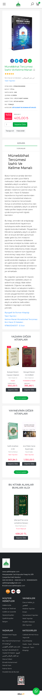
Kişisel (13, 380)
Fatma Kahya (13, 452)
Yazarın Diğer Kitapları (21, 338)
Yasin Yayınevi (10, 316)
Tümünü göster (21, 398)
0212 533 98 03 (7, 580)
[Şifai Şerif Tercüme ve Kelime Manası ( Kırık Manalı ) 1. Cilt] (21, 505)
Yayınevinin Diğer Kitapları (21, 412)
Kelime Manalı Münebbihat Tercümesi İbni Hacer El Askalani (21, 320)
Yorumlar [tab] (21, 148)
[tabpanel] (21, 33)
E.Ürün (22, 326)
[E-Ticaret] (21, 694)
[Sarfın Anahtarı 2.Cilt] (13, 431)
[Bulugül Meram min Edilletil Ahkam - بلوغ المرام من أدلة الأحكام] (29, 357)
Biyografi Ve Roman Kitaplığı (24, 107)
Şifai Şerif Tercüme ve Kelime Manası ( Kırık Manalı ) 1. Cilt (21, 523)
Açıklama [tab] (21, 143)
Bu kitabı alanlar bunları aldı (21, 486)
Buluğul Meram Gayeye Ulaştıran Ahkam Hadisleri (13, 375)
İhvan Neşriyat (21, 529)
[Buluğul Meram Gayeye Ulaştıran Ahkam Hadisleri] (13, 357)
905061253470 (32, 580)
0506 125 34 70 (20, 580)
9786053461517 (11, 326)
